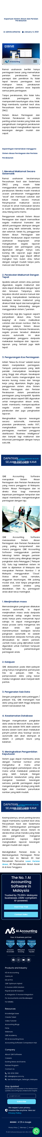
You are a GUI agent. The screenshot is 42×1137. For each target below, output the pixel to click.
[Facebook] (13, 960)
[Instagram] (18, 960)
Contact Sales (21, 914)
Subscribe (21, 1101)
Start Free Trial (21, 907)
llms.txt (31, 1127)
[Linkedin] (28, 960)
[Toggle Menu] (35, 61)
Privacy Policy (14, 1113)
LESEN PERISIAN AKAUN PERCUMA (28, 459)
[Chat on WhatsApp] (36, 1131)
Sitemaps (23, 1127)
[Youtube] (23, 960)
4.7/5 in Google (24, 1122)
